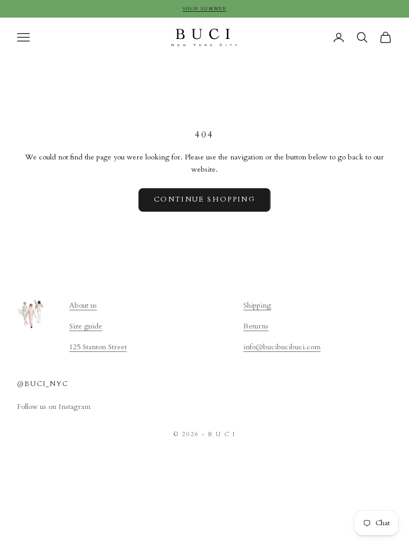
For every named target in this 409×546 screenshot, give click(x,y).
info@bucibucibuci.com (282, 347)
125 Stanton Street (98, 347)
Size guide (85, 326)
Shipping (257, 305)
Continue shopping (204, 199)
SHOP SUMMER (205, 8)
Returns (255, 326)
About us (83, 305)
